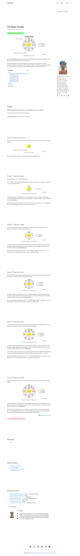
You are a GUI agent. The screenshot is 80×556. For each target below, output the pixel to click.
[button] (71, 3)
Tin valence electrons (15, 470)
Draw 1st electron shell (14, 76)
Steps (9, 72)
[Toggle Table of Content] (26, 70)
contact (21, 418)
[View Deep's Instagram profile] (17, 513)
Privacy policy (45, 552)
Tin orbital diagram (14, 467)
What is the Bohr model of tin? (16, 495)
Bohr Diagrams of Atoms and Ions (17, 502)
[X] (66, 95)
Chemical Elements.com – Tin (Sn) (17, 498)
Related (10, 83)
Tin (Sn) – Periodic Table (15, 499)
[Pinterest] (64, 95)
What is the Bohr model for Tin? (17, 496)
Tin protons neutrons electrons (23, 116)
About (62, 2)
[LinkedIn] (62, 95)
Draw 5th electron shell (14, 81)
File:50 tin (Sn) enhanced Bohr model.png (19, 493)
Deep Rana (33, 513)
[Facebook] (57, 95)
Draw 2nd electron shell (14, 77)
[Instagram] (59, 95)
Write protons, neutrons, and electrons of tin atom (19, 73)
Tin (11, 442)
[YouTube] (68, 95)
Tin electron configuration (16, 466)
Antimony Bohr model (46, 415)
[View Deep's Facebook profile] (17, 511)
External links (11, 86)
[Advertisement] (29, 17)
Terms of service (52, 552)
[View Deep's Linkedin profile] (17, 516)
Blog (57, 2)
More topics (10, 84)
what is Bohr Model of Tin (15, 501)
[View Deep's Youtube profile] (17, 518)
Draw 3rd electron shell (14, 79)
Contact (66, 2)
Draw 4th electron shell (14, 80)
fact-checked (21, 33)
